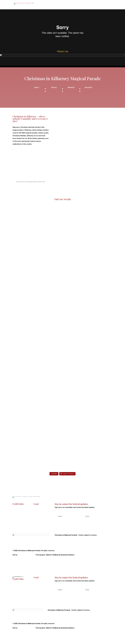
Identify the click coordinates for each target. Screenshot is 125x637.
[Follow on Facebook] (99, 550)
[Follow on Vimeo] (110, 550)
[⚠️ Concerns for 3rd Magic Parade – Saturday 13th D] (71, 352)
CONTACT (16, 527)
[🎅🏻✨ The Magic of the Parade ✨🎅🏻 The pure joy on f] (54, 228)
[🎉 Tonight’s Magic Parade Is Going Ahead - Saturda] (54, 385)
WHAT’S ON (16, 514)
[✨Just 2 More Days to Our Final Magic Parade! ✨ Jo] (20, 342)
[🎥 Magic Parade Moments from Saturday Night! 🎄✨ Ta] (88, 342)
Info (110, 7)
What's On (62, 51)
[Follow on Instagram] (103, 550)
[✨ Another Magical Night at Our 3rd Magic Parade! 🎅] (37, 344)
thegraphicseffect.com (27, 555)
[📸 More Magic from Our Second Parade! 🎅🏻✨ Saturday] (104, 351)
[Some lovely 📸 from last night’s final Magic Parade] (71, 244)
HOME (14, 510)
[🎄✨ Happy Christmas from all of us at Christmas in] (37, 229)
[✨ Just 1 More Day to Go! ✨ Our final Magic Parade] (104, 247)
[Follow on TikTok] (107, 550)
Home (91, 7)
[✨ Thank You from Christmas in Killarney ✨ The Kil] (20, 253)
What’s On (101, 7)
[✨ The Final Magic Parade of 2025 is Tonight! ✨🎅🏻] (88, 240)
